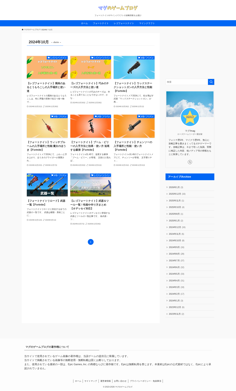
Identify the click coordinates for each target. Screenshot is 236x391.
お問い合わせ (120, 381)
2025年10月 (176, 207)
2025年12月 (177, 194)
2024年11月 (176, 234)
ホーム (78, 381)
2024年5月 (176, 274)
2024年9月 (176, 247)
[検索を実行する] (211, 82)
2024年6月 (176, 267)
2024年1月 (176, 300)
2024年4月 (176, 280)
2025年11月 (176, 200)
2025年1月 (176, 220)
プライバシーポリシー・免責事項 (145, 381)
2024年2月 (176, 294)
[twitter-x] (190, 162)
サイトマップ (90, 381)
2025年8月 (176, 214)
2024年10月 (176, 240)
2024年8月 (176, 253)
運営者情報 (105, 381)
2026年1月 (176, 187)
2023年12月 (176, 307)
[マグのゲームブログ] (118, 8)
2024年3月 (176, 287)
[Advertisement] (190, 53)
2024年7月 (176, 260)
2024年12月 (177, 227)
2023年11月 (176, 314)
